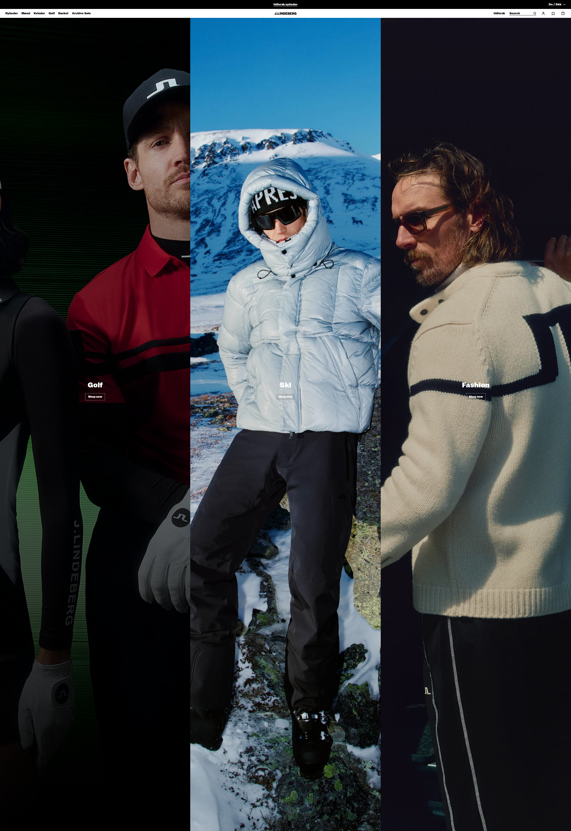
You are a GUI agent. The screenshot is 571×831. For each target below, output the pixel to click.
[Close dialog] (367, 363)
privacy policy (312, 461)
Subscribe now (309, 450)
